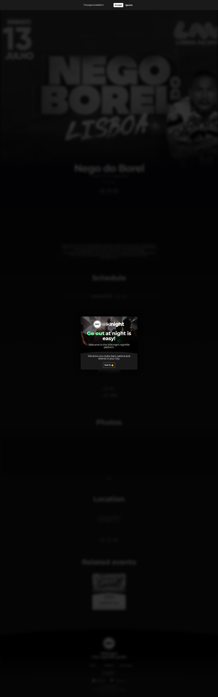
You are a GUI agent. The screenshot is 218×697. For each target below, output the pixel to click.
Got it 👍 (109, 365)
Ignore (129, 5)
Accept (118, 5)
